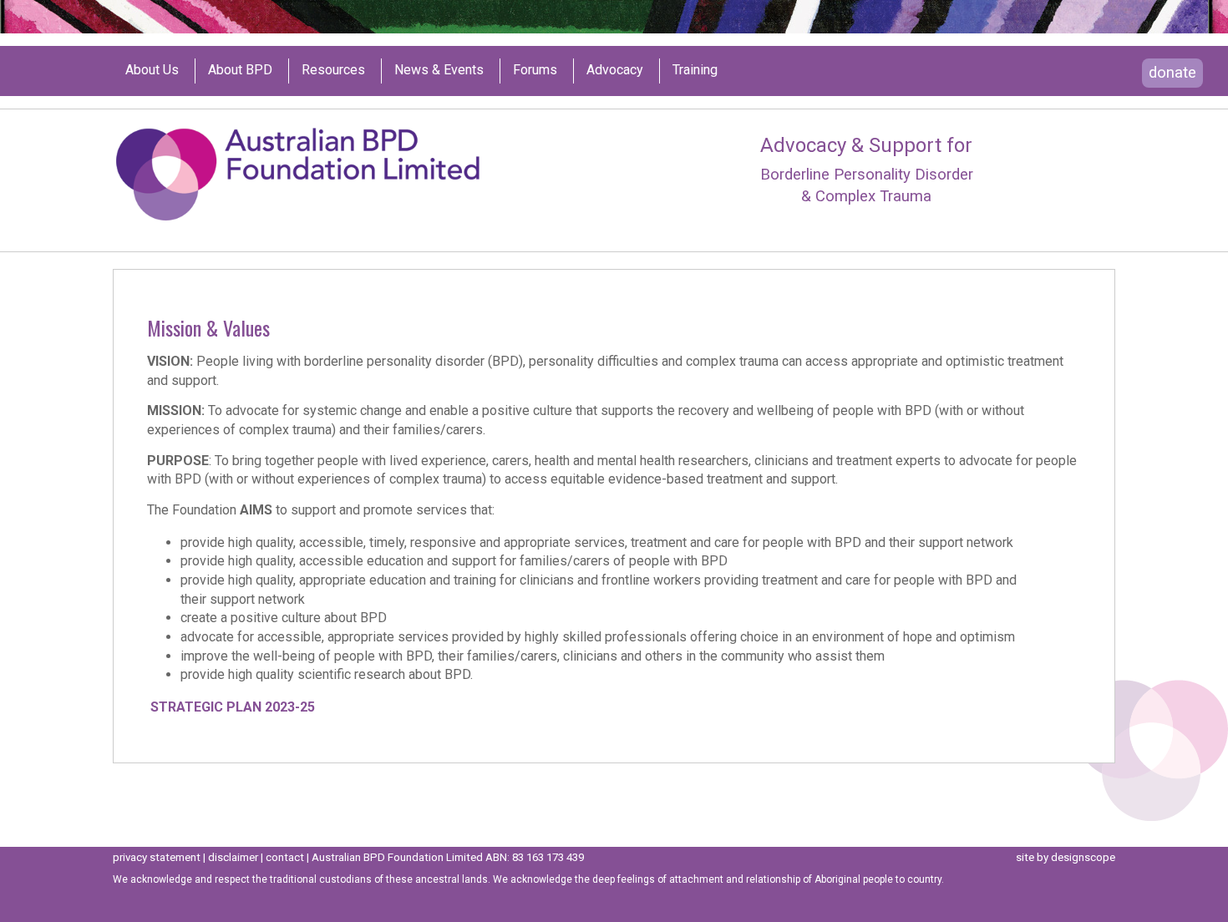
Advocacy (614, 70)
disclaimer (233, 857)
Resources (333, 70)
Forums (535, 70)
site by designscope (1065, 857)
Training (695, 70)
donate (1172, 72)
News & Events (439, 70)
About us (152, 70)
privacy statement (156, 857)
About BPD (240, 70)
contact (285, 857)
